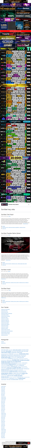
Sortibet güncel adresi (14, 362)
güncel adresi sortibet (19, 351)
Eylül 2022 (3, 428)
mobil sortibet (4, 352)
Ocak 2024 (3, 406)
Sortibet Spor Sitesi (4, 310)
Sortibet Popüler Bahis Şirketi (11, 233)
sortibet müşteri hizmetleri (19, 368)
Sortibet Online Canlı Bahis (5, 316)
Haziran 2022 (3, 432)
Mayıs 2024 (3, 401)
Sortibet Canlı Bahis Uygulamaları (6, 313)
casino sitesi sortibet (17, 349)
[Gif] (15, 85)
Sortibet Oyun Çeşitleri (5, 318)
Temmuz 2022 (3, 430)
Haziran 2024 (3, 399)
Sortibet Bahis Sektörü (5, 314)
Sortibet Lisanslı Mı (3, 367)
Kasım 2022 (3, 425)
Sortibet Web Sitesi (4, 374)
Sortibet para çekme (13, 370)
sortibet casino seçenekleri (14, 357)
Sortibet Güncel (17, 361)
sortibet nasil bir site (26, 368)
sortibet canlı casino (4, 356)
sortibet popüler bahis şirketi (22, 263)
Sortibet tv (27, 282)
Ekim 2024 (3, 394)
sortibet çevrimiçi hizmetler (6, 263)
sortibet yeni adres (10, 375)
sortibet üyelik (11, 378)
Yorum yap (4, 228)
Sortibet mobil (6, 269)
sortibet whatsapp (17, 374)
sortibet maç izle (10, 367)
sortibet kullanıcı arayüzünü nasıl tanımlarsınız (22, 366)
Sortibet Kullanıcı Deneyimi (5, 332)
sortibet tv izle (24, 373)
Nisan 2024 (3, 402)
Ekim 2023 (3, 410)
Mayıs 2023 (3, 417)
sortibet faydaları (26, 358)
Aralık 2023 (3, 407)
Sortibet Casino (23, 356)
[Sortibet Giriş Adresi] (4, 204)
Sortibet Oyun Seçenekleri (5, 309)
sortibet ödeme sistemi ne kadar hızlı (5, 378)
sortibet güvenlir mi (12, 364)
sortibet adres (13, 352)
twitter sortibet (9, 379)
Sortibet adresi (7, 282)
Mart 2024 (3, 403)
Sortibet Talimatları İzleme (5, 333)
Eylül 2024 (3, 395)
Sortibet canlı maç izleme (15, 282)
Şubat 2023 (3, 421)
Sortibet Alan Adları (4, 317)
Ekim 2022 (3, 426)
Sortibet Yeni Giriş (5, 376)
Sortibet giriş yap (10, 361)
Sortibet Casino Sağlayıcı (5, 324)
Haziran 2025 (3, 386)
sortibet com (10, 358)
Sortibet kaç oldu (5, 227)
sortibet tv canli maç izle (17, 373)
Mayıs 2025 (3, 387)
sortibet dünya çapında (21, 358)
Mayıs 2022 (3, 433)
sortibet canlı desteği (11, 356)
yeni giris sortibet (21, 379)
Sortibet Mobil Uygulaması (11, 368)
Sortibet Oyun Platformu (5, 321)
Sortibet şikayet (21, 378)
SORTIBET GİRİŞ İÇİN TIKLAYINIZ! (15, 31)
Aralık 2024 (3, 391)
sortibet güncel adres (5, 362)
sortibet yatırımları (22, 374)
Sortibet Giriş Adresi (13, 204)
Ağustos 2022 (3, 429)
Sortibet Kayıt (5, 288)
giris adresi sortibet (24, 349)
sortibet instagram (9, 365)
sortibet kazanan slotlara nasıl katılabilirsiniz (5, 366)
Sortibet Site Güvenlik (4, 325)
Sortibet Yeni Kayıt (7, 214)
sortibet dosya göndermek (16, 358)
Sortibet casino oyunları (6, 357)
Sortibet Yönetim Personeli (5, 329)
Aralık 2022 (3, 424)
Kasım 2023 (3, 409)
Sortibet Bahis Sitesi (24, 353)
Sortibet (3, 226)
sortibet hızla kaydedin (3, 365)
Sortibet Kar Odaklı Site (5, 320)
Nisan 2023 (3, 418)
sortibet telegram (4, 373)
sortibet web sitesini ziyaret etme (11, 374)
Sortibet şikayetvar (3, 379)
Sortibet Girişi (4, 361)
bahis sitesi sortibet (4, 349)
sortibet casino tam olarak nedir (4, 358)
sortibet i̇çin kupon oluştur (16, 365)
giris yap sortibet (14, 351)
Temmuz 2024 (3, 398)
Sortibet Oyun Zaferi (4, 328)
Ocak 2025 (3, 390)
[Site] (15, 52)
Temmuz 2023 (3, 414)
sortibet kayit (21, 365)
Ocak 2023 (3, 422)
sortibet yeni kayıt (22, 227)
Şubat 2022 (3, 437)
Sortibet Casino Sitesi (20, 357)
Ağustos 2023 (3, 413)
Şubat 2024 (3, 405)
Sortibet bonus (4, 355)
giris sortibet (8, 351)
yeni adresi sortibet (14, 379)
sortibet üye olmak (16, 378)
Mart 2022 (3, 436)
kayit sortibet (26, 351)
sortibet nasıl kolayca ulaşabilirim (13, 227)
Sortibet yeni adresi (18, 375)
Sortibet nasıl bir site (5, 369)
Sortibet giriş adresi (24, 360)
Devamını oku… (25, 223)
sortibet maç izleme (17, 367)
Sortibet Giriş (16, 360)
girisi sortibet (3, 351)
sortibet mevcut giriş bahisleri (24, 367)
